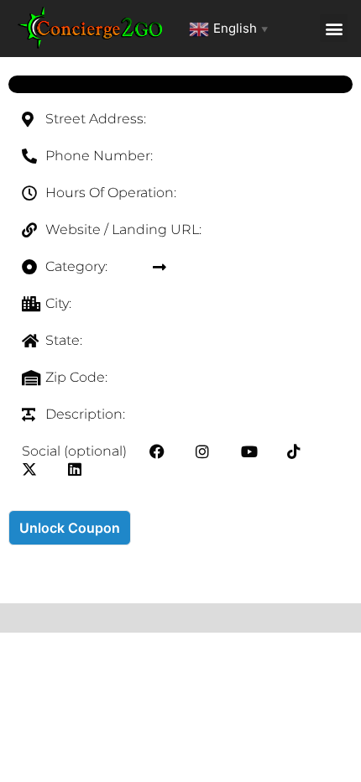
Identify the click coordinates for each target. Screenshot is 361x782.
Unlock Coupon (69, 527)
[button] (334, 28)
